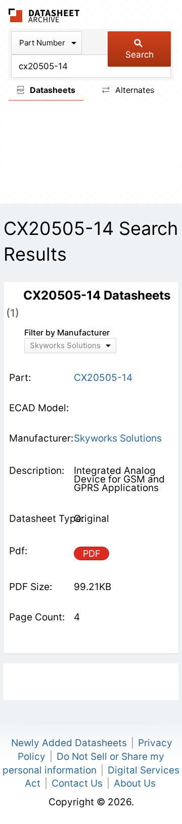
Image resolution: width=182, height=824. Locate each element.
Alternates (133, 90)
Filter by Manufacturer (67, 332)
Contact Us (77, 783)
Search (139, 55)
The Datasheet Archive (44, 15)
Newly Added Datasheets (69, 743)
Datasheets (51, 90)
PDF (92, 553)
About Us (135, 783)
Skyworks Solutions (118, 438)
